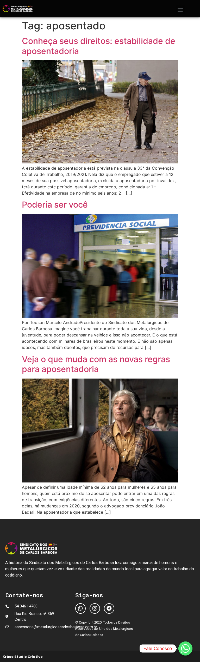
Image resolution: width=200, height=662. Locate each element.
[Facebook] (109, 608)
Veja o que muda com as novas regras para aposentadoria (96, 364)
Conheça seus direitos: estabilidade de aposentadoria (98, 46)
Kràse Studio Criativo (23, 656)
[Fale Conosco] (185, 648)
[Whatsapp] (80, 608)
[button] (180, 9)
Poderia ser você (55, 205)
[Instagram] (95, 608)
